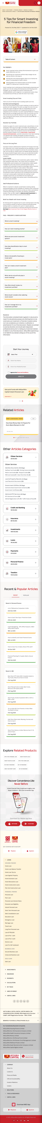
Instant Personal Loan (11, 907)
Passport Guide (24, 472)
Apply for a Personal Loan (10, 756)
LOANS (9, 860)
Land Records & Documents (14, 481)
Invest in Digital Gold (25, 756)
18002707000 (29, 1057)
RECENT (15, 595)
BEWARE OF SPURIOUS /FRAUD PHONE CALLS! (16, 1020)
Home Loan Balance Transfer (13, 869)
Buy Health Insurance (9, 764)
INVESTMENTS (11, 969)
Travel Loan (8, 926)
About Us (9, 1068)
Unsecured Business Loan (12, 955)
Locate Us (10, 1071)
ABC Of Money (9, 10)
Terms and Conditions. (23, 372)
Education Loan (9, 916)
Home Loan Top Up (10, 872)
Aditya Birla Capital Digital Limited (13, 1047)
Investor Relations (12, 1082)
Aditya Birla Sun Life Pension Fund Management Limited (19, 1040)
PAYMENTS (10, 978)
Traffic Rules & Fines (29, 499)
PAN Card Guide (11, 475)
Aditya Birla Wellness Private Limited (13, 1042)
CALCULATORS (11, 982)
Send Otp (21, 376)
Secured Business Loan (11, 951)
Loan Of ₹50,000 (9, 932)
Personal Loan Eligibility (11, 904)
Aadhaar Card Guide (12, 470)
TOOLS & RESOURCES (13, 1093)
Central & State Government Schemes (17, 487)
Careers (9, 1086)
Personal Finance (18, 10)
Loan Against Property (11, 875)
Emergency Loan (9, 920)
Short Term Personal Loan (12, 910)
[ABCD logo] (11, 1056)
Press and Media (12, 1075)
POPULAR (26, 595)
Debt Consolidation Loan (12, 913)
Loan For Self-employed (12, 945)
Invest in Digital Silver (9, 760)
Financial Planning (28, 10)
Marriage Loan (9, 923)
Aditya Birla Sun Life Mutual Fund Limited (15, 1038)
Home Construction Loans (12, 885)
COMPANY (10, 1064)
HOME (3, 10)
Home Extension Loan (11, 878)
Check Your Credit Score (10, 768)
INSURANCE (10, 974)
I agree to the (19, 372)
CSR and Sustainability (13, 1079)
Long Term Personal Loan (12, 929)
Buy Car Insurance (23, 768)
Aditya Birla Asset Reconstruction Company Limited (18, 1045)
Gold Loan (8, 961)
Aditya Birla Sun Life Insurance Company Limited (17, 1031)
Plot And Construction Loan (13, 888)
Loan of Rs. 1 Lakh (10, 935)
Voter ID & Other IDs (23, 475)
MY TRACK (10, 987)
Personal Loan (9, 894)
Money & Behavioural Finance (9, 11)
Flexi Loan (8, 898)
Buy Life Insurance (22, 764)
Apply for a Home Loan (23, 760)
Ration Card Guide (11, 472)
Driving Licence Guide (27, 470)
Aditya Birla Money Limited (11, 1035)
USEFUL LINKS (11, 995)
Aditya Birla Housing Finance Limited (13, 1028)
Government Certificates (13, 490)
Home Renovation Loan (11, 881)
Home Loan (8, 866)
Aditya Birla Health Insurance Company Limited (16, 1033)
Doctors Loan (9, 942)
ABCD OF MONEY (12, 991)
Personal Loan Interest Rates (13, 901)
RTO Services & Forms (12, 496)
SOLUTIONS (10, 1090)
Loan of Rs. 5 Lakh (10, 939)
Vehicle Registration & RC (13, 499)
